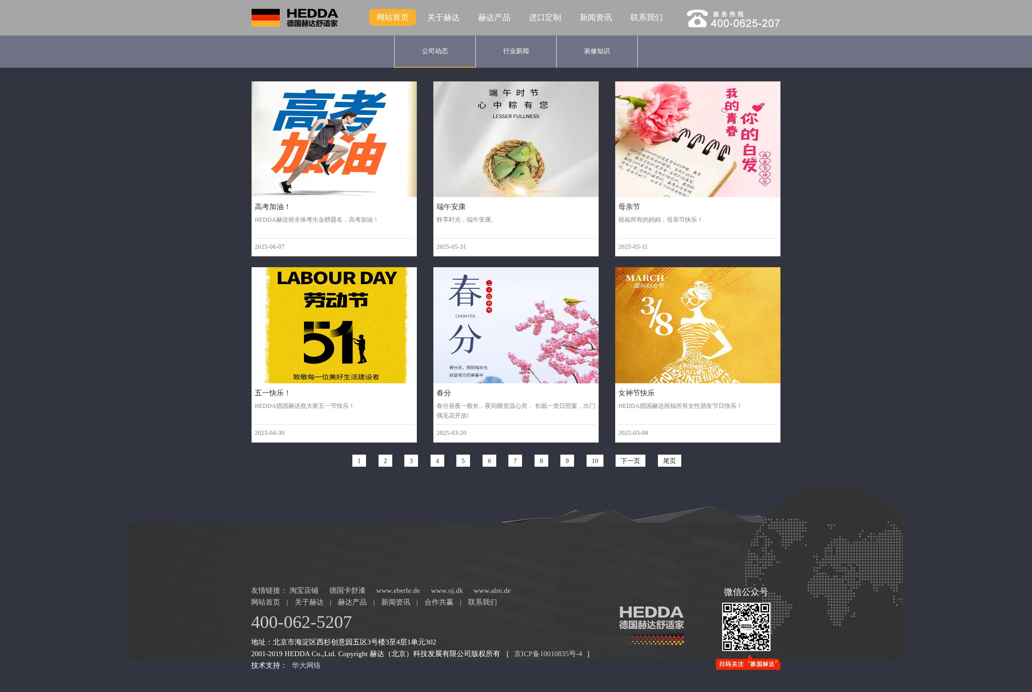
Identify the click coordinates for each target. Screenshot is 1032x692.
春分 (444, 393)
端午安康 (451, 207)
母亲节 (629, 207)
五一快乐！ (273, 393)
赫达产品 (494, 17)
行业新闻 (516, 51)
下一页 (630, 460)
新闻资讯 (596, 17)
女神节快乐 (636, 393)
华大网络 (306, 665)
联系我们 (646, 17)
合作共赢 (439, 602)
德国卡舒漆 (348, 590)
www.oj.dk (448, 590)
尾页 (669, 460)
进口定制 (545, 17)
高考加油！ (273, 207)
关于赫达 (443, 17)
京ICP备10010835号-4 (548, 654)
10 (595, 460)
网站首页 (393, 17)
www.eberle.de (399, 590)
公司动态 (435, 51)
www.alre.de (492, 590)
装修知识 (597, 51)
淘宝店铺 (304, 590)
